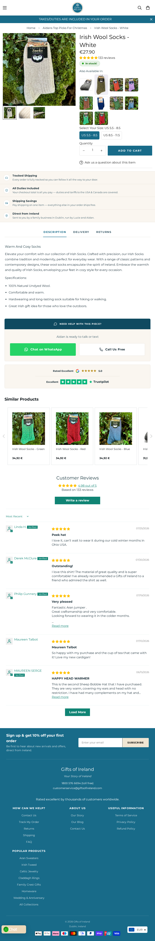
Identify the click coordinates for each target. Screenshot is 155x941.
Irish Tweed (29, 864)
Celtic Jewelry (29, 871)
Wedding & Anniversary (28, 898)
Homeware (29, 891)
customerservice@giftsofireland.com (77, 788)
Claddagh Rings (29, 878)
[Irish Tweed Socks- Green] (116, 103)
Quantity (86, 143)
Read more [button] (60, 626)
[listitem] (29, 436)
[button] (147, 7)
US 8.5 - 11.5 (111, 135)
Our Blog (77, 822)
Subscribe (135, 742)
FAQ (29, 842)
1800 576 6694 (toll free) (78, 783)
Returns (104, 232)
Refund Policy (126, 828)
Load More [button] (77, 712)
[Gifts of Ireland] (77, 8)
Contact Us (29, 815)
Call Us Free (115, 349)
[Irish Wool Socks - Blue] (131, 103)
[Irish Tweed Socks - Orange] (116, 85)
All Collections (28, 904)
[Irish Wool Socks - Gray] (86, 85)
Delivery (81, 232)
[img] (61, 529)
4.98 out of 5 (87, 485)
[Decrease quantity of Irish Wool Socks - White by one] (84, 150)
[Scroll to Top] (147, 920)
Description (54, 232)
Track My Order (29, 822)
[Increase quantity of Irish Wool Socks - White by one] (101, 150)
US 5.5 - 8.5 (89, 135)
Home (31, 28)
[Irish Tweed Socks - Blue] (101, 103)
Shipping (29, 835)
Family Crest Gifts (29, 884)
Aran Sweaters (28, 858)
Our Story (77, 815)
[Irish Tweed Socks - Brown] (86, 103)
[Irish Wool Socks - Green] (86, 118)
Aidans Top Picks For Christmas (65, 28)
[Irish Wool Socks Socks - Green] (101, 85)
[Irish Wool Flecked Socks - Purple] (131, 85)
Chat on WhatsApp (46, 349)
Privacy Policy (126, 822)
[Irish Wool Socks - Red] (101, 118)
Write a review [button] (77, 500)
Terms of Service (126, 815)
